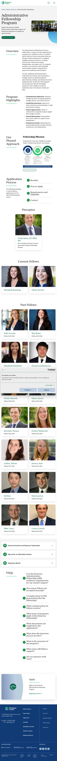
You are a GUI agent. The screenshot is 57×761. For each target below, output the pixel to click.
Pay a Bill (45, 713)
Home (3, 9)
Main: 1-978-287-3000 (9, 720)
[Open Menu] (54, 3)
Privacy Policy (29, 755)
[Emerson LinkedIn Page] (48, 749)
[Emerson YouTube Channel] (46, 749)
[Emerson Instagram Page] (43, 749)
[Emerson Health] (10, 709)
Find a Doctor (26, 713)
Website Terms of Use (22, 756)
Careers (45, 708)
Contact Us (45, 727)
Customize (27, 390)
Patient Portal (46, 722)
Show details (49, 385)
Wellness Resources (28, 735)
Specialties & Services (28, 726)
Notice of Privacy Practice (35, 756)
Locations (25, 722)
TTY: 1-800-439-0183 (8, 722)
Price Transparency (44, 755)
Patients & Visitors (28, 731)
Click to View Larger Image (29, 170)
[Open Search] (48, 3)
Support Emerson (47, 718)
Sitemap (51, 755)
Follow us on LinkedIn (7, 37)
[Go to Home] (6, 2)
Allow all (46, 390)
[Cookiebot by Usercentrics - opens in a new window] (48, 370)
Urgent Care (26, 717)
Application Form (34, 693)
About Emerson (11, 9)
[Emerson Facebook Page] (40, 749)
